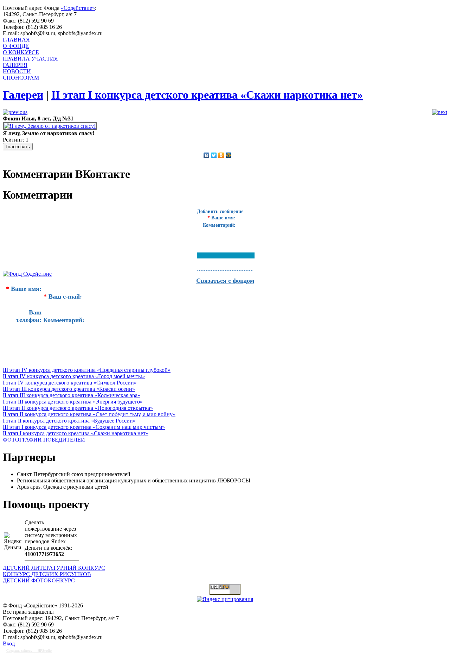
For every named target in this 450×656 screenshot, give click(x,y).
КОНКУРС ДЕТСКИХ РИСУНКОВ (47, 574)
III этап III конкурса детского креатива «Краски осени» (69, 389)
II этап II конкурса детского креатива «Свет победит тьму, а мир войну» (89, 414)
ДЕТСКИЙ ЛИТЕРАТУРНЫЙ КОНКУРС (54, 568)
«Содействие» (78, 8)
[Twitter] (214, 155)
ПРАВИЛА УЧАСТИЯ (30, 59)
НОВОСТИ (17, 71)
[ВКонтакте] (206, 155)
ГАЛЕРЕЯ (15, 65)
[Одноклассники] (221, 155)
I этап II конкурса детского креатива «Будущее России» (69, 421)
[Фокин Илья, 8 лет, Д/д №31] (50, 126)
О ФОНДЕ (16, 46)
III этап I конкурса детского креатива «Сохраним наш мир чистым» (84, 427)
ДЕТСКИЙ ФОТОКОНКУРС (39, 580)
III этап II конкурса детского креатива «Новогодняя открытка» (78, 408)
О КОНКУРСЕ (21, 52)
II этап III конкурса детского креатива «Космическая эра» (71, 395)
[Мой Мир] (228, 155)
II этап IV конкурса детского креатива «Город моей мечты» (74, 376)
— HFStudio (29, 650)
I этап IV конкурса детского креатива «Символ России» (70, 383)
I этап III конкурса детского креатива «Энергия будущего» (73, 402)
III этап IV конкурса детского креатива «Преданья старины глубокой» (87, 370)
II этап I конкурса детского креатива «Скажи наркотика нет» (75, 433)
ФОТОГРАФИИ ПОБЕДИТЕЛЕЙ (44, 440)
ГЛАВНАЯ (16, 40)
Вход (9, 643)
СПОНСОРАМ (21, 78)
